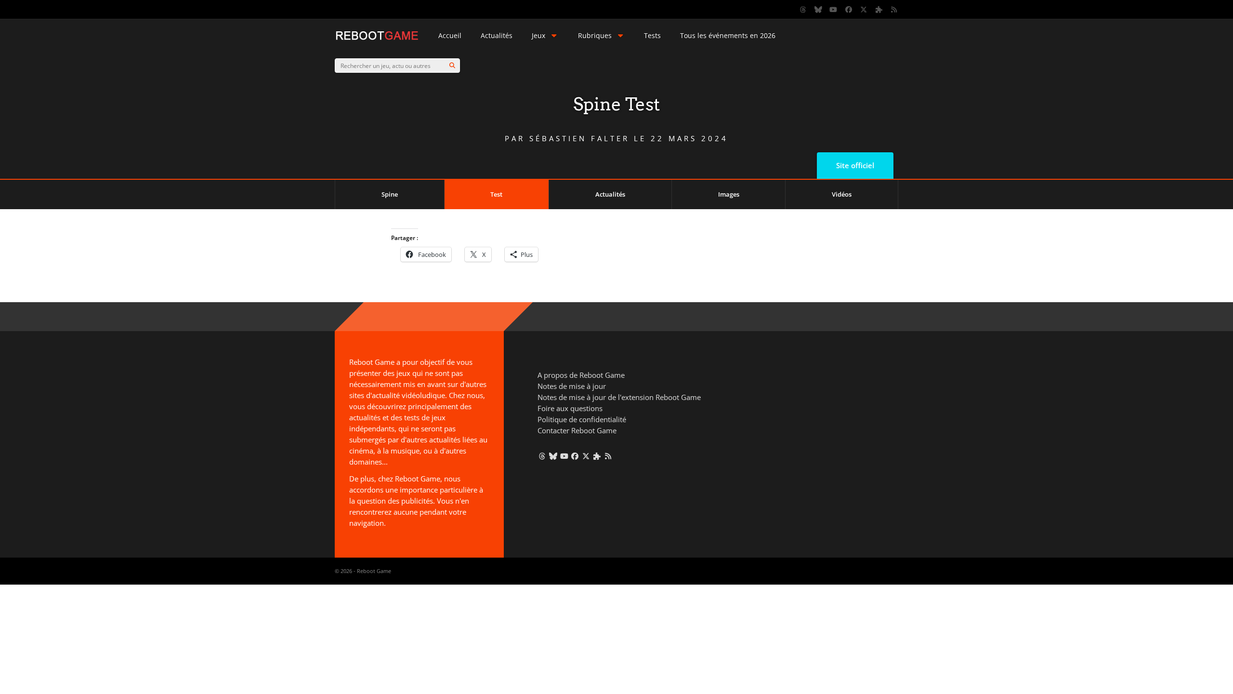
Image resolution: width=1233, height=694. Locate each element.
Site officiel (855, 165)
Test (496, 194)
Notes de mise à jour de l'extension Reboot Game (619, 397)
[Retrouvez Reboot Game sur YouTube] (833, 9)
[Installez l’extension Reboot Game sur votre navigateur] (879, 9)
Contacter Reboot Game (577, 430)
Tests (652, 35)
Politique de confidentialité (582, 419)
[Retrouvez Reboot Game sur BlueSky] (818, 9)
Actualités (496, 35)
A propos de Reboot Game (581, 375)
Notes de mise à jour (572, 386)
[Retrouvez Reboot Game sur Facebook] (848, 9)
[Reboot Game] (377, 39)
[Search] (452, 65)
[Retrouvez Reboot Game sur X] (864, 9)
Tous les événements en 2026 (727, 35)
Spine (389, 194)
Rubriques (595, 35)
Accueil (449, 35)
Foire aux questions (570, 408)
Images (728, 194)
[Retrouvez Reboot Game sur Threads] (803, 9)
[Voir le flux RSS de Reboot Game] (894, 9)
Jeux (538, 35)
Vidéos (842, 194)
